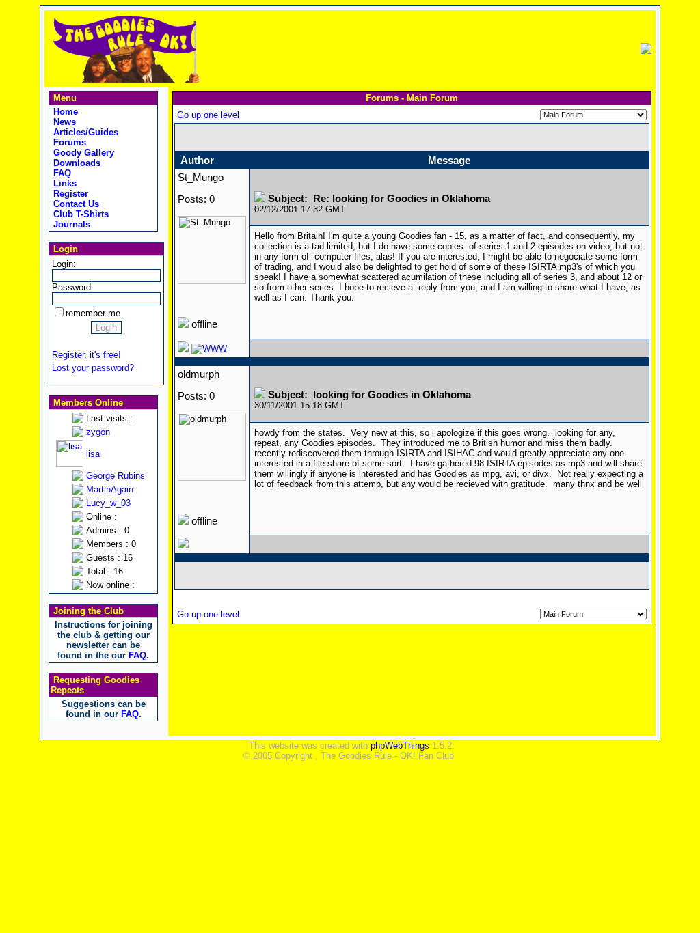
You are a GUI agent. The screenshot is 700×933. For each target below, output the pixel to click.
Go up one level (208, 115)
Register (69, 194)
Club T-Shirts (80, 214)
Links (64, 183)
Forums (68, 142)
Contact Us (75, 204)
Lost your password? (93, 368)
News (63, 122)
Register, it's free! (86, 355)
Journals (70, 224)
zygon (98, 432)
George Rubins (115, 476)
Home (64, 112)
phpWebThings (400, 745)
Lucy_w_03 (108, 503)
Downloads (75, 163)
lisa (93, 454)
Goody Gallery (82, 153)
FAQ (61, 173)
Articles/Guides (84, 132)
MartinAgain (109, 489)
